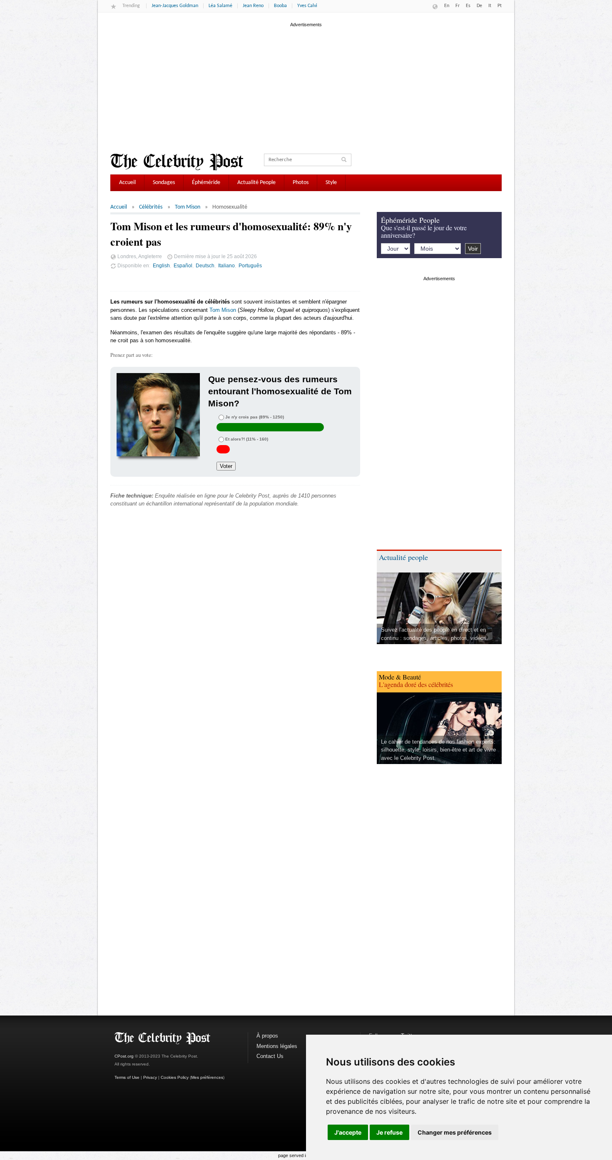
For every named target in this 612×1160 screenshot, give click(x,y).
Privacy (150, 1077)
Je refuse (389, 1132)
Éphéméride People (410, 220)
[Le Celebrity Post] (176, 162)
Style (331, 182)
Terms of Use (126, 1077)
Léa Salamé (220, 5)
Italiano (226, 265)
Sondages (164, 182)
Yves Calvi (307, 5)
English (161, 265)
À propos (267, 1036)
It (489, 5)
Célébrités (150, 207)
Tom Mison (187, 207)
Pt (500, 5)
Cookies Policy (175, 1077)
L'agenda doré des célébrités (416, 684)
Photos (300, 182)
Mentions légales (276, 1046)
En (446, 5)
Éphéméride (206, 182)
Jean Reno (253, 5)
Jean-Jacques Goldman (175, 5)
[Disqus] (235, 641)
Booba (280, 5)
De (479, 5)
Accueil (127, 182)
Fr (457, 5)
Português (250, 265)
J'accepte (347, 1132)
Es (468, 5)
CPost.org (124, 1056)
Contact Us (270, 1056)
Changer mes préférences (455, 1132)
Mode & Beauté (400, 676)
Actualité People (256, 182)
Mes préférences (207, 1077)
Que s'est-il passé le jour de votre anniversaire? (424, 231)
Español (183, 265)
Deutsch (205, 265)
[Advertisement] (306, 87)
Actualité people (403, 557)
